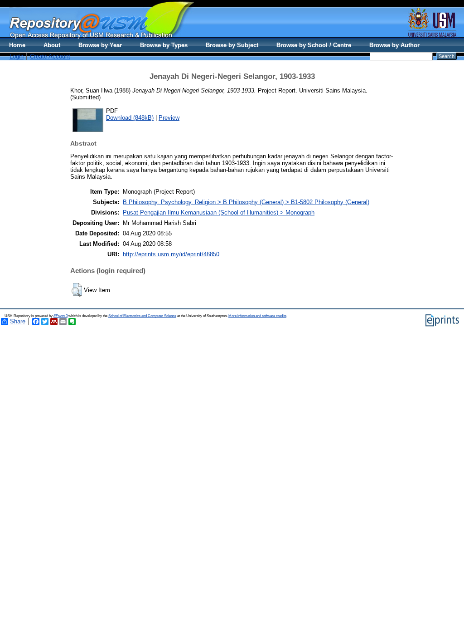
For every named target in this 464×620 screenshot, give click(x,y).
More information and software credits (257, 316)
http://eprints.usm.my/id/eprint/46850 (171, 254)
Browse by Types (164, 45)
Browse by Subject (232, 45)
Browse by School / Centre (313, 45)
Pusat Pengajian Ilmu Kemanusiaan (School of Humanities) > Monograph (218, 212)
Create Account (50, 56)
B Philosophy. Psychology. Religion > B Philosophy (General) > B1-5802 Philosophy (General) (246, 202)
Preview (169, 117)
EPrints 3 (60, 316)
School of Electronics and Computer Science (142, 316)
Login (17, 56)
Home (17, 45)
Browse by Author (394, 45)
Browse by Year (100, 45)
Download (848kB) (130, 117)
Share (17, 321)
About (52, 45)
